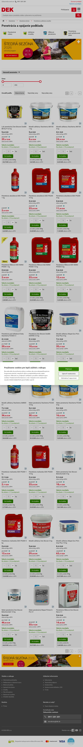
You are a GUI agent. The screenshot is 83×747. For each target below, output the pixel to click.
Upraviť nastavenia (69, 374)
